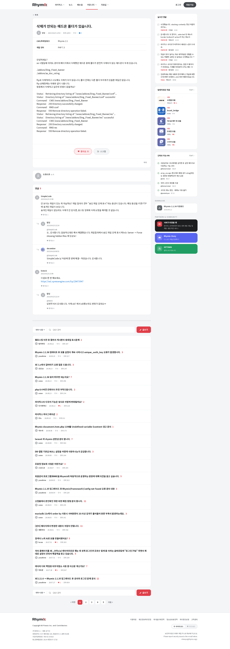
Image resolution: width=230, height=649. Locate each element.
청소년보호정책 (172, 619)
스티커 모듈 (162, 139)
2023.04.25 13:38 (47, 199)
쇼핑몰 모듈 (162, 97)
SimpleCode (46, 196)
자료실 (104, 5)
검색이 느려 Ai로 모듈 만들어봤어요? (51, 538)
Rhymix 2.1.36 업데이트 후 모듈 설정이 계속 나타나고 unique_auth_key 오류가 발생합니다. (78, 352)
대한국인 (41, 530)
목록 (36, 15)
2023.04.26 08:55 (53, 251)
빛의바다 (41, 343)
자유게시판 (164, 30)
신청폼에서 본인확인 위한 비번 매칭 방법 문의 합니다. (59, 501)
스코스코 (46, 174)
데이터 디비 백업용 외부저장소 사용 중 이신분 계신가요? (60, 566)
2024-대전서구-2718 (50, 639)
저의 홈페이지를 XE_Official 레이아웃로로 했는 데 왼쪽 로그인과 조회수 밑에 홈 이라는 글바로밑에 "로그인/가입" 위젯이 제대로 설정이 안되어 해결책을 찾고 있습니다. (91, 552)
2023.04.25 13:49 (47, 273)
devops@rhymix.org (189, 639)
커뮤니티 (91, 5)
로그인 (178, 5)
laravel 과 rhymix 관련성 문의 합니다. (52, 439)
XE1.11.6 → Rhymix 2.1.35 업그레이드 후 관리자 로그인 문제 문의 (65, 578)
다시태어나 (42, 405)
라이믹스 (59, 5)
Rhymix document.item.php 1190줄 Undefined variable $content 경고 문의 (73, 426)
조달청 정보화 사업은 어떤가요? (49, 463)
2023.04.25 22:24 (53, 225)
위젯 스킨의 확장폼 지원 (169, 183)
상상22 (40, 368)
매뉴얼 (80, 5)
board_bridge (163, 108)
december (51, 248)
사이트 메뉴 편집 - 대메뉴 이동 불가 (173, 190)
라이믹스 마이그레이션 (45, 414)
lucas (40, 542)
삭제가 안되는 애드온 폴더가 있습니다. (64, 26)
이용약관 (133, 619)
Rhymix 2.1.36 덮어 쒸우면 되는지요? (52, 377)
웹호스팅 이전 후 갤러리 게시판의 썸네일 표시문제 (57, 339)
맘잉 (43, 33)
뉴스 (71, 5)
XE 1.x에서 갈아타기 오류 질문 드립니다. (53, 364)
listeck (44, 270)
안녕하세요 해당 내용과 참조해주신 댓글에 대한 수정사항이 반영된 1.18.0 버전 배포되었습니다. (178, 75)
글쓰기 (145, 329)
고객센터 (194, 619)
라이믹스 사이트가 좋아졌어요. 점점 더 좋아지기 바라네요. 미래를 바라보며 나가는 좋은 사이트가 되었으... (177, 67)
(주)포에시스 (36, 631)
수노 (40, 418)
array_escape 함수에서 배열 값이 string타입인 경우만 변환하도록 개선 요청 (177, 174)
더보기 (191, 90)
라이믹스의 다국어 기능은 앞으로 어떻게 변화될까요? (58, 401)
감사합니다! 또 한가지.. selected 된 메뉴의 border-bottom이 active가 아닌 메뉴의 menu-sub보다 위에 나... (176, 37)
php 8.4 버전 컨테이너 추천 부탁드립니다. (54, 389)
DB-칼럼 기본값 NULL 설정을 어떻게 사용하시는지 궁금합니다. (63, 451)
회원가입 (190, 4)
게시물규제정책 (158, 619)
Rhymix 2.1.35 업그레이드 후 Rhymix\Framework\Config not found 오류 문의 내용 (75, 488)
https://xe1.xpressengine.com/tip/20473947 (62, 281)
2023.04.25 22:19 (53, 296)
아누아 (40, 430)
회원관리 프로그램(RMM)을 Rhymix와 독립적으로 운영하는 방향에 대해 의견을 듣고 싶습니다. (77, 476)
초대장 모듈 (162, 129)
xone (40, 381)
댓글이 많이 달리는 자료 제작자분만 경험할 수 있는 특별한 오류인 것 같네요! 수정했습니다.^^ (177, 55)
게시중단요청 (184, 619)
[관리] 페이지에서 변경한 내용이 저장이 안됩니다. (57, 525)
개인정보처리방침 (145, 619)
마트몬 (40, 570)
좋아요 (84, 151)
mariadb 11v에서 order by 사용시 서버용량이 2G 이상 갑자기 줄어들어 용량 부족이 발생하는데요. (79, 513)
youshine (42, 356)
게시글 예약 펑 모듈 (165, 118)
